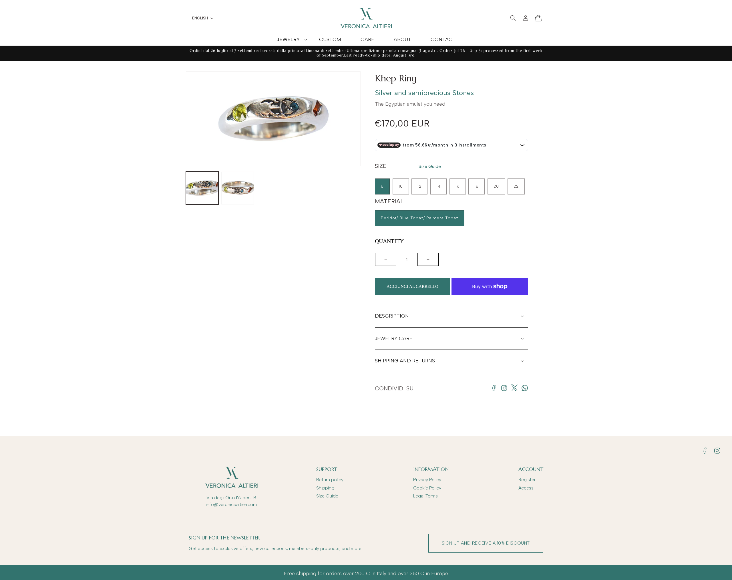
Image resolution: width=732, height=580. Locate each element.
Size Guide (430, 166)
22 (516, 186)
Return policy (329, 479)
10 (401, 186)
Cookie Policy (427, 488)
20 (496, 186)
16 (457, 186)
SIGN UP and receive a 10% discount (486, 543)
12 (419, 186)
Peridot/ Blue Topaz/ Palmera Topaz (419, 218)
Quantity (389, 241)
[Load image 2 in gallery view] (237, 188)
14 (438, 186)
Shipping (325, 488)
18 (476, 186)
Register (527, 479)
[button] (288, 39)
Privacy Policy (427, 479)
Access (526, 488)
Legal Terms (425, 496)
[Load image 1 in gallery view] (202, 188)
